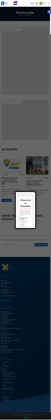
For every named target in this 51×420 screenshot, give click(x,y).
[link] (49, 12)
